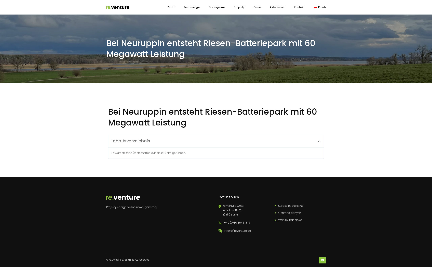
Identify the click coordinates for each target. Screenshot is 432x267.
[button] (319, 141)
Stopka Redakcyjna (291, 206)
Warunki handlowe (290, 220)
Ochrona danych (289, 213)
